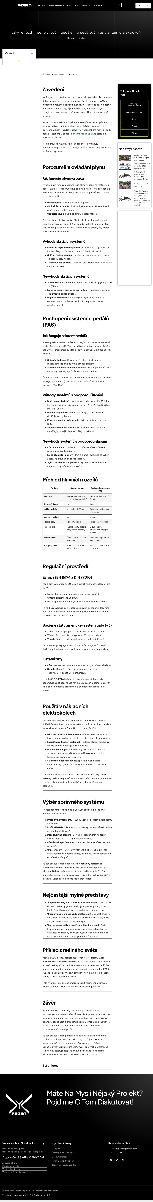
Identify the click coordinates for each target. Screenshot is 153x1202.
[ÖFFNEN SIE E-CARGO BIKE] (69, 5)
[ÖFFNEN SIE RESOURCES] (101, 5)
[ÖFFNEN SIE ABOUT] (77, 5)
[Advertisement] (134, 248)
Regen (49, 97)
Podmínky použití (41, 1195)
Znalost (74, 74)
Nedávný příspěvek (131, 149)
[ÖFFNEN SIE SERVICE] (89, 5)
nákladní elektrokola (81, 133)
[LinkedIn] (122, 1160)
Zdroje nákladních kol (132, 92)
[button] (32, 53)
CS (143, 5)
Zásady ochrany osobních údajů (16, 1195)
